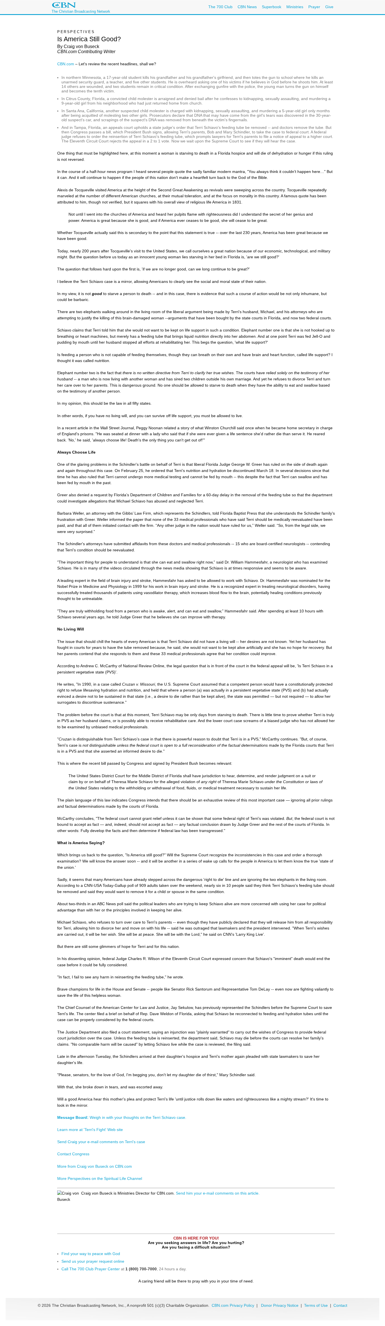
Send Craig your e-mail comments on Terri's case (101, 1141)
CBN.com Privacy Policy (233, 1305)
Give (329, 7)
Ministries (294, 7)
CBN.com (65, 64)
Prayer (314, 7)
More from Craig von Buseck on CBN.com (94, 1166)
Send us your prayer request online (92, 1261)
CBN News (247, 7)
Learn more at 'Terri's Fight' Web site (90, 1129)
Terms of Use (316, 1305)
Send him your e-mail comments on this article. (218, 1193)
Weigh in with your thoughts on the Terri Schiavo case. (121, 1117)
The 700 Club (220, 7)
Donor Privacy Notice (279, 1305)
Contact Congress (73, 1154)
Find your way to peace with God (90, 1253)
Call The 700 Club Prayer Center (90, 1269)
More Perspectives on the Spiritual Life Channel (99, 1178)
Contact (340, 1305)
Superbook (271, 7)
